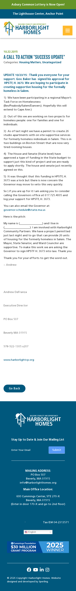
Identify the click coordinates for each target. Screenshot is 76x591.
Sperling (43, 581)
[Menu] (67, 30)
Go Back (14, 388)
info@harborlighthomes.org (38, 482)
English (32, 532)
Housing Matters (30, 62)
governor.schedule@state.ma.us (24, 210)
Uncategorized (51, 62)
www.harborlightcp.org (19, 359)
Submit (56, 450)
